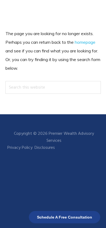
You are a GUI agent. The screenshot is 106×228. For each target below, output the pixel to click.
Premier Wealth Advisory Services (70, 137)
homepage (85, 42)
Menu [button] (93, 12)
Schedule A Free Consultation (64, 217)
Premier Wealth (24, 12)
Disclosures (45, 147)
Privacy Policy (20, 147)
